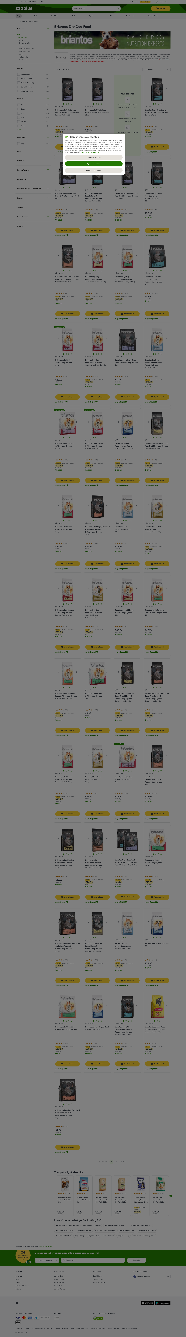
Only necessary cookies (94, 170)
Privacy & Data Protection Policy (90, 152)
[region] (94, 154)
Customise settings (94, 157)
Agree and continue (94, 164)
